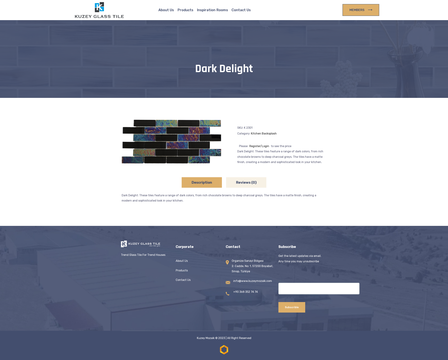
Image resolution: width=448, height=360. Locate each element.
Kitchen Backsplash (264, 133)
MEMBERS (357, 10)
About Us (166, 10)
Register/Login (259, 146)
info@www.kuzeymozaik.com (252, 281)
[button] (212, 126)
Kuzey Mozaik (206, 338)
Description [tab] (202, 182)
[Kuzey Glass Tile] (99, 10)
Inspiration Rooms (212, 10)
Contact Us (241, 10)
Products (185, 10)
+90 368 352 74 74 (245, 291)
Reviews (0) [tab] (246, 182)
